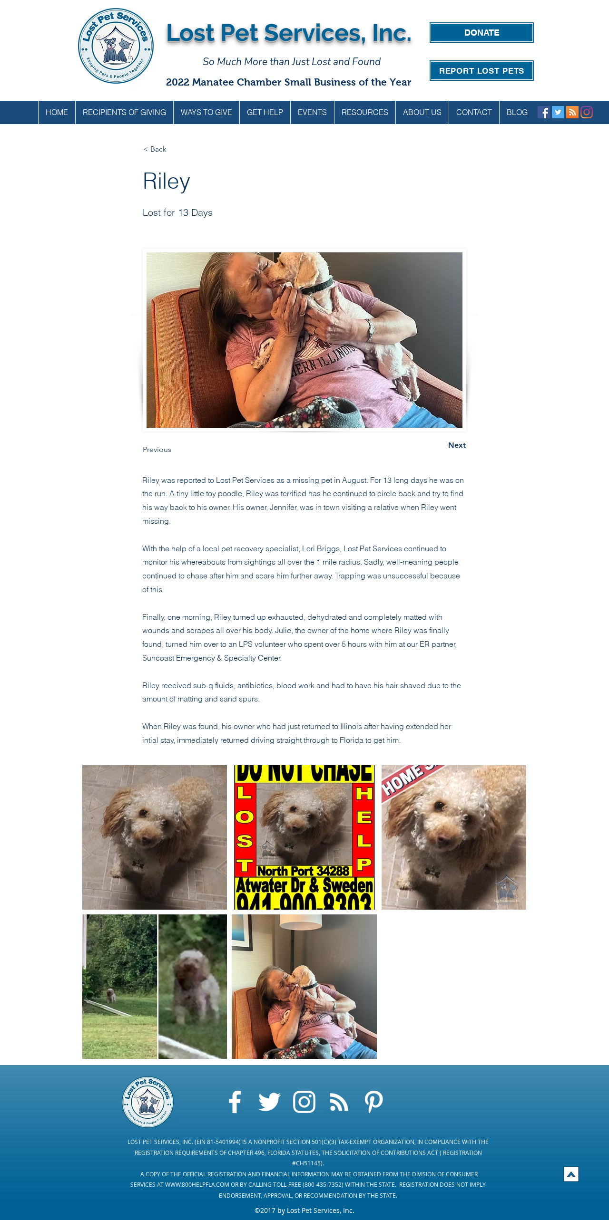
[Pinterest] (374, 1102)
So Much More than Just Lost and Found (292, 61)
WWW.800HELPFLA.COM (197, 1184)
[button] (206, 112)
